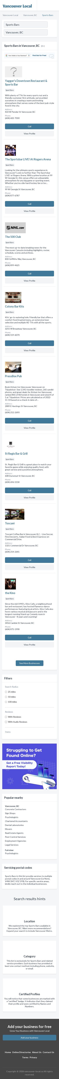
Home (8, 1052)
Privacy (33, 1057)
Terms (25, 1057)
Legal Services (11, 844)
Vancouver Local (10, 15)
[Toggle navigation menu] (54, 5)
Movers (8, 829)
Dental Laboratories (14, 825)
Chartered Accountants (16, 821)
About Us (36, 1052)
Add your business (29, 1037)
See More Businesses (29, 663)
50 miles (12, 696)
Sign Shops (10, 813)
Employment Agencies (15, 841)
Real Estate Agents (14, 833)
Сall (29, 126)
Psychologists (11, 817)
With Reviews (14, 716)
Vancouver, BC (30, 15)
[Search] (52, 32)
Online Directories (21, 1052)
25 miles (12, 691)
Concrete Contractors (15, 809)
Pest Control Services (15, 837)
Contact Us (48, 1052)
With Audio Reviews (17, 721)
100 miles (12, 701)
